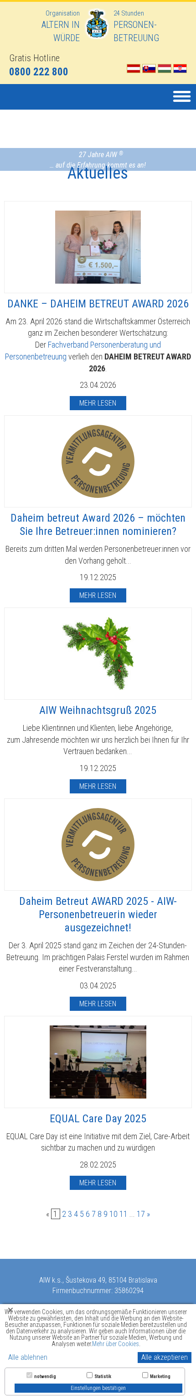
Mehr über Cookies (115, 1343)
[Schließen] (10, 1309)
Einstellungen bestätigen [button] (98, 1388)
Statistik (102, 1376)
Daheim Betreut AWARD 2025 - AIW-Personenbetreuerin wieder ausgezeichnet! (98, 914)
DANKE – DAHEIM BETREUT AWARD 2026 (98, 303)
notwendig (45, 1376)
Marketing (160, 1376)
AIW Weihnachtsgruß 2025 (97, 710)
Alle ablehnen (27, 1357)
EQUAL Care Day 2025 (98, 1118)
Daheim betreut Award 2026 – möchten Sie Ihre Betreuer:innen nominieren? (98, 525)
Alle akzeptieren (164, 1357)
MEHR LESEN (97, 403)
